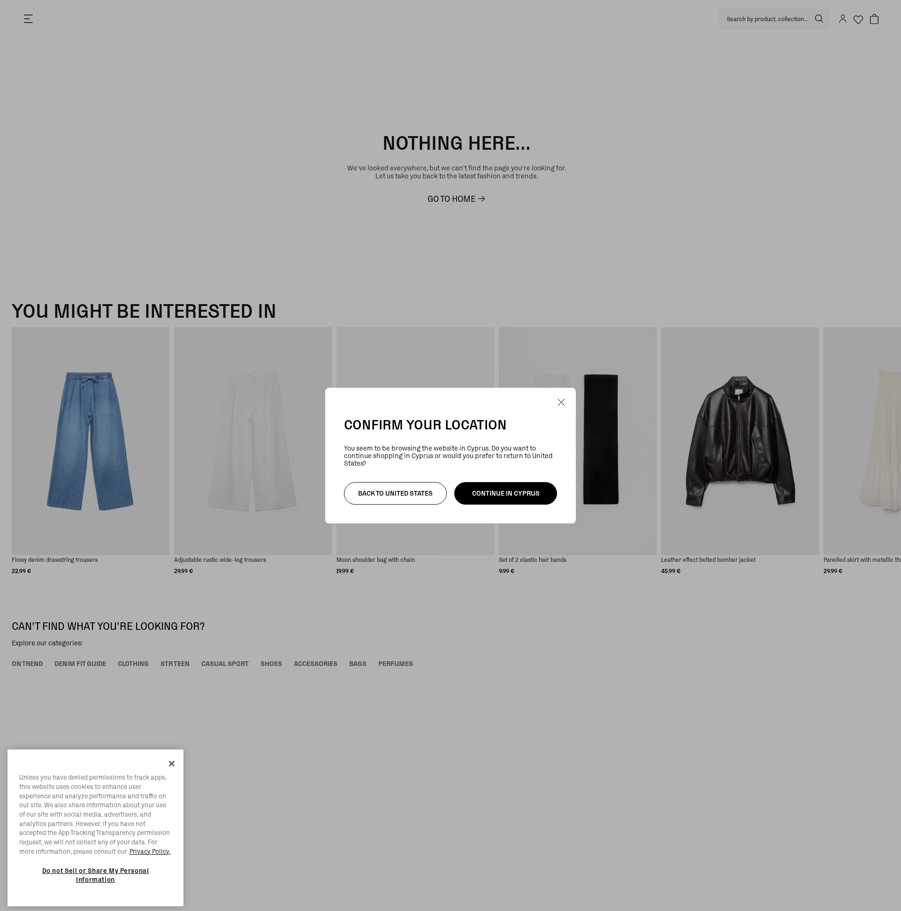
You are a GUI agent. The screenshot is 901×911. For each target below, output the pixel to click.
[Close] (171, 763)
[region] (95, 828)
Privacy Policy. (150, 851)
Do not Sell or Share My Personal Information (95, 874)
